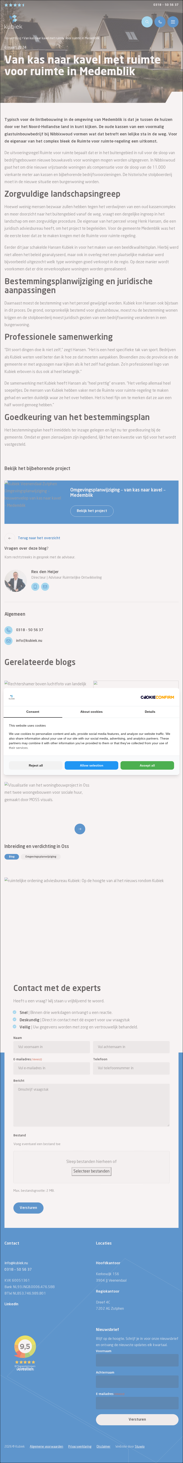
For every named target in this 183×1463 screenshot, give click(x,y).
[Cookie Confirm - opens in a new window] (157, 696)
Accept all (147, 765)
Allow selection (91, 765)
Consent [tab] (32, 711)
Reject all (36, 765)
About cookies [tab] (91, 711)
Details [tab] (150, 711)
